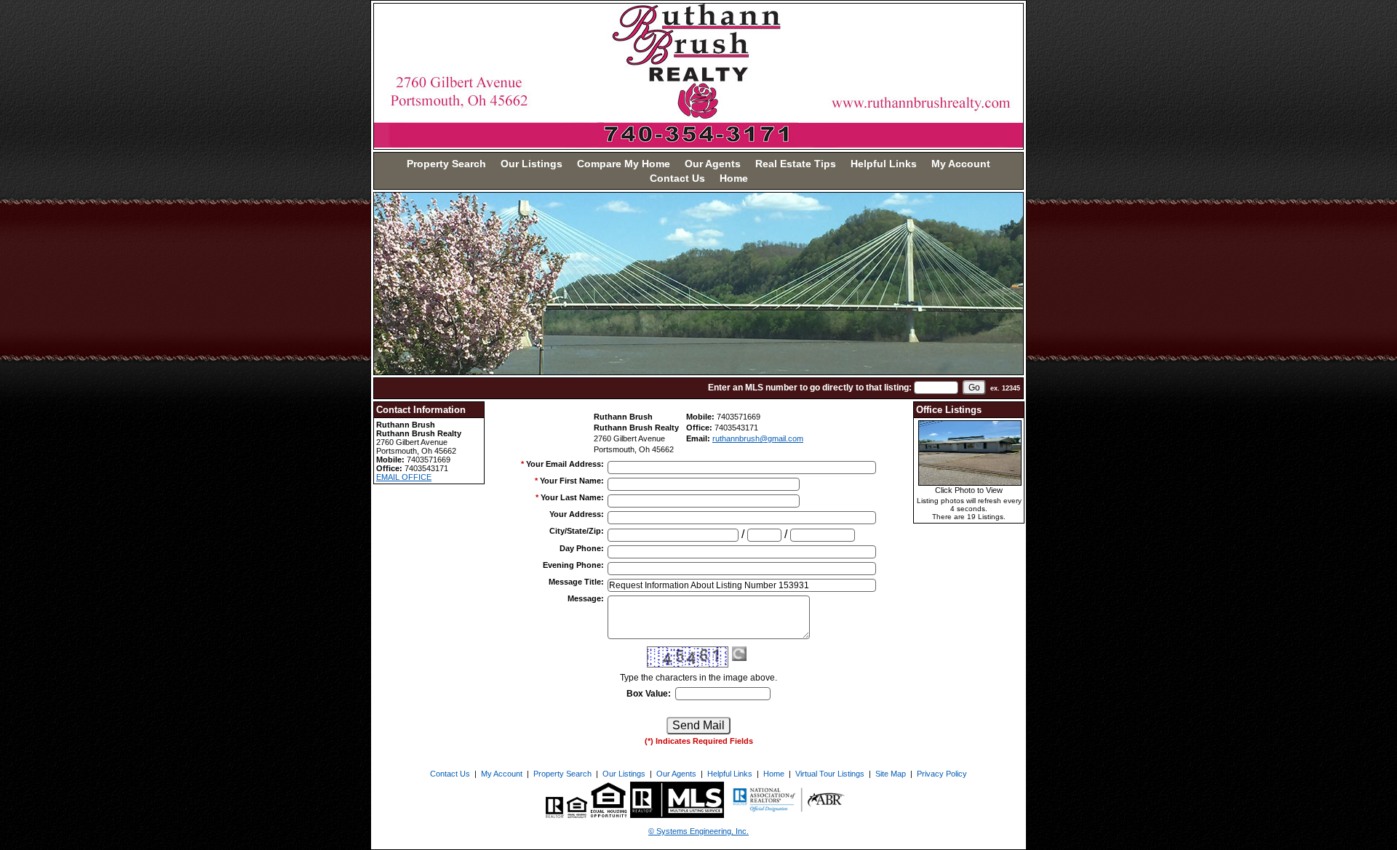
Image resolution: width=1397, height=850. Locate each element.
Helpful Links (884, 163)
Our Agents (713, 163)
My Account (960, 163)
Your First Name (572, 480)
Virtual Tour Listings (829, 773)
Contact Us (677, 178)
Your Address (576, 514)
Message (586, 598)
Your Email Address (565, 464)
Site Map (890, 773)
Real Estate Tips (795, 163)
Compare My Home (623, 163)
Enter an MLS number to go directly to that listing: (810, 387)
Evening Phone (573, 565)
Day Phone (582, 548)
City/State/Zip (576, 530)
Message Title (576, 581)
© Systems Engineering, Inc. (698, 831)
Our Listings (531, 163)
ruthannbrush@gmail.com (757, 438)
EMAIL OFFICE (403, 477)
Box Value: (648, 694)
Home (734, 178)
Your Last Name (572, 497)
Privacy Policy (942, 773)
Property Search (446, 163)
